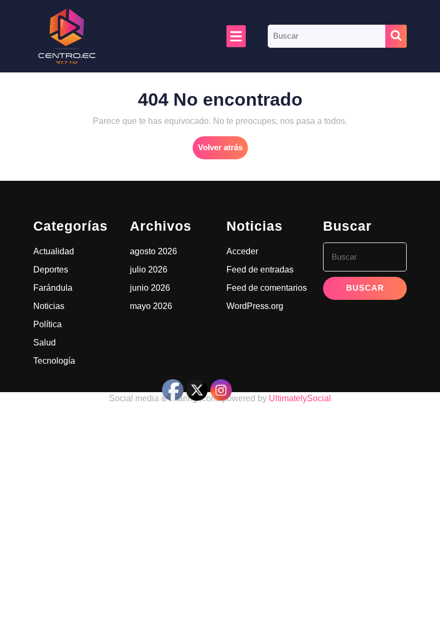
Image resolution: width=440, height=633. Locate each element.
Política (47, 324)
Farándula (52, 287)
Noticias (48, 306)
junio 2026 (150, 287)
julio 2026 (148, 269)
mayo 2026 (151, 306)
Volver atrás (223, 150)
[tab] (236, 36)
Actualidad (53, 251)
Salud (44, 342)
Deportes (50, 269)
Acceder (242, 251)
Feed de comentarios (266, 287)
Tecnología (54, 360)
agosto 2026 (153, 251)
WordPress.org (254, 306)
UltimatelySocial (300, 398)
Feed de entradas (260, 269)
